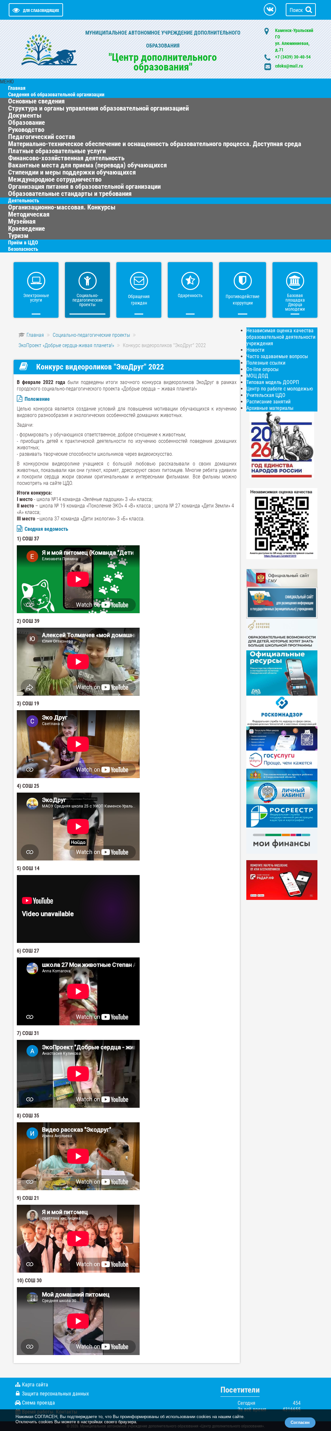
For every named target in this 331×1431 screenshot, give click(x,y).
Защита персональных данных (55, 1394)
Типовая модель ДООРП (272, 382)
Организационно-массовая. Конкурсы (61, 207)
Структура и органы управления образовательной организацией (98, 108)
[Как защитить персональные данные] (281, 711)
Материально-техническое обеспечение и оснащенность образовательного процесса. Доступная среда (154, 144)
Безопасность (23, 249)
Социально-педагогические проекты (87, 300)
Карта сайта (35, 1385)
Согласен (300, 1422)
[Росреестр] (281, 815)
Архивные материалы (270, 408)
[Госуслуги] (281, 759)
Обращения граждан (139, 299)
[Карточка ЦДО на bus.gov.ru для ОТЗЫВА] (281, 602)
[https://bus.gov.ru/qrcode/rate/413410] (281, 523)
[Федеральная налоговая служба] (281, 792)
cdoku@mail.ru (289, 66)
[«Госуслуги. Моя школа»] (281, 738)
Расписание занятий (268, 402)
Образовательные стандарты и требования (70, 194)
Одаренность (190, 295)
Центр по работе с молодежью (279, 389)
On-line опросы (262, 369)
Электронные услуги (36, 298)
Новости (255, 350)
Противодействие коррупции (243, 299)
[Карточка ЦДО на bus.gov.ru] (281, 577)
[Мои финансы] (281, 840)
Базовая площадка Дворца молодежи (295, 302)
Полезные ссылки (265, 363)
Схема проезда (38, 1403)
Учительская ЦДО (265, 395)
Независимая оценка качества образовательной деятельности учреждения (280, 337)
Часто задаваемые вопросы (277, 356)
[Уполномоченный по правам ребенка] (281, 774)
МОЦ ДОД (257, 376)
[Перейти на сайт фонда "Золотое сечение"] (281, 634)
